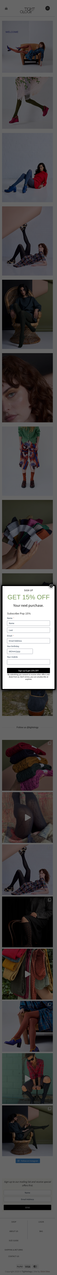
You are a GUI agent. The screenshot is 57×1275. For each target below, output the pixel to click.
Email (10, 635)
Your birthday (13, 646)
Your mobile (12, 656)
